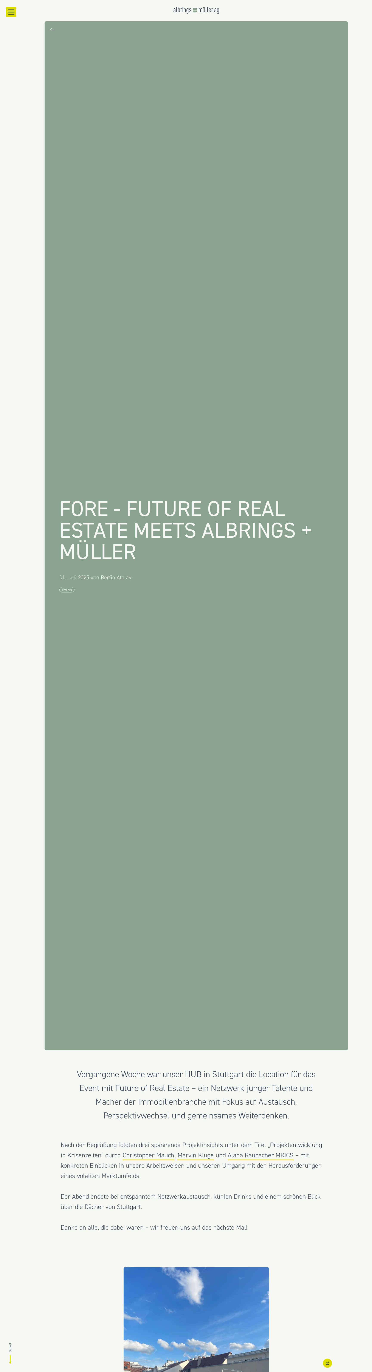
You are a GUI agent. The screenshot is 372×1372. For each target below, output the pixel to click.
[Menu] (11, 12)
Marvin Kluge (196, 1155)
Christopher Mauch (148, 1155)
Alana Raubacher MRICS (260, 1155)
